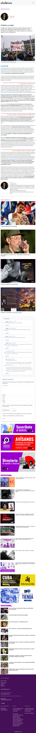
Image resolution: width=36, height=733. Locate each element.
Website (3, 400)
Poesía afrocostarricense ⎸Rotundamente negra (18, 621)
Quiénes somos (3, 682)
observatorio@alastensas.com (6, 699)
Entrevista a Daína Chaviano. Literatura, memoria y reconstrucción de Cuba (22, 636)
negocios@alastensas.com (5, 693)
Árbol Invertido (3, 708)
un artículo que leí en (13, 159)
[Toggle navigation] (33, 3)
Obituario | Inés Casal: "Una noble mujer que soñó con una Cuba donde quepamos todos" (21, 670)
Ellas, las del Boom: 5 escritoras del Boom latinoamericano (20, 628)
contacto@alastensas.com (5, 689)
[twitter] (2, 703)
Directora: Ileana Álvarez (29, 713)
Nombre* (4, 394)
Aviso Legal (3, 685)
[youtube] (4, 703)
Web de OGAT (3, 698)
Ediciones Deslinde (4, 709)
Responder (7, 325)
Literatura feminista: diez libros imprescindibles (18, 615)
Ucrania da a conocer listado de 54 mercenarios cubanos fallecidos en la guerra (22, 663)
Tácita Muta (5, 9)
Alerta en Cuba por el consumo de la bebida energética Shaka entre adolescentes (21, 609)
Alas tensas (5, 678)
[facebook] (1, 703)
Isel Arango (12, 17)
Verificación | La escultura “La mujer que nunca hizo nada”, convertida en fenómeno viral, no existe (20, 656)
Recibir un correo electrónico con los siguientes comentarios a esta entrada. (17, 413)
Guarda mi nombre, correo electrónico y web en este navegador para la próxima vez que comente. (17, 406)
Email (3, 397)
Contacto (2, 684)
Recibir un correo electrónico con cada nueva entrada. (13, 415)
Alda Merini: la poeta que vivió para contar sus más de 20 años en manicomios (21, 649)
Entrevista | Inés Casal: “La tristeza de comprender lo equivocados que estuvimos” (22, 643)
